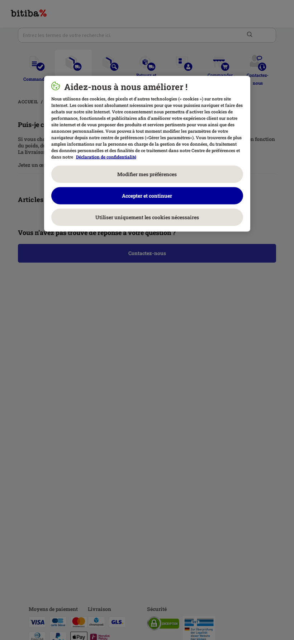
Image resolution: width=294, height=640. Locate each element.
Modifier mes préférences (147, 173)
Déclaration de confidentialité (106, 156)
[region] (147, 153)
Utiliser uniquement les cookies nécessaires (147, 216)
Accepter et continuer (147, 195)
